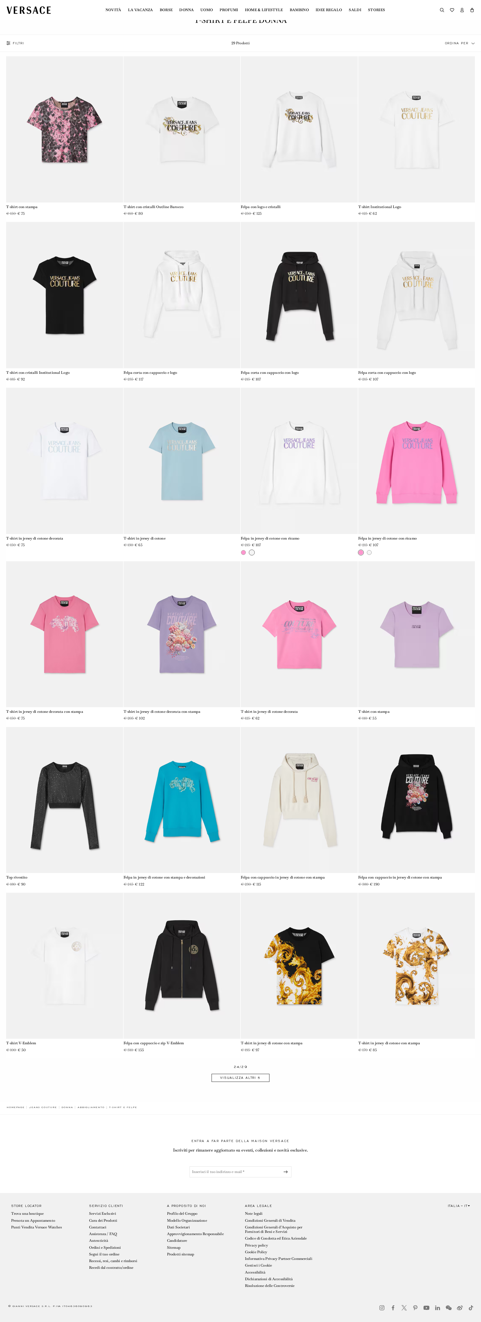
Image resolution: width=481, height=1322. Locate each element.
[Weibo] (460, 1307)
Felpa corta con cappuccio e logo (150, 372)
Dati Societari (178, 1227)
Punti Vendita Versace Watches (36, 1227)
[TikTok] (471, 1307)
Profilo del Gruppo (182, 1213)
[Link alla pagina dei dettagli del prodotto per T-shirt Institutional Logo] (416, 129)
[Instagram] (382, 1307)
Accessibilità (255, 1272)
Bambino (299, 10)
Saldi (355, 10)
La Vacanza (140, 10)
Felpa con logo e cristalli (261, 206)
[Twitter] (404, 1307)
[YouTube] (426, 1307)
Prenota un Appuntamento (33, 1220)
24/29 (240, 1067)
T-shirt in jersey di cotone (145, 538)
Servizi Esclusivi (102, 1213)
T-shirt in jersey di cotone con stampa (272, 1043)
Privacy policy (256, 1245)
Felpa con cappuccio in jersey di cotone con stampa (283, 877)
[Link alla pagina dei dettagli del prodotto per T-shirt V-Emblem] (64, 966)
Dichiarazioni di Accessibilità (269, 1279)
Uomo (206, 10)
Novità (113, 10)
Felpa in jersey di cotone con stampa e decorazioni (164, 877)
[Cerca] (442, 10)
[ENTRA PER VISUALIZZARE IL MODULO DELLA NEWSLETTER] (286, 1172)
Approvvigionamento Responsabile (195, 1233)
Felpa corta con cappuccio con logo (270, 372)
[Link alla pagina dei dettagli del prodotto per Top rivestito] (64, 800)
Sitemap (173, 1247)
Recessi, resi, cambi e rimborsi (113, 1260)
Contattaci (97, 1227)
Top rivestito (17, 877)
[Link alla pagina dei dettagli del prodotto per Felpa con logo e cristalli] (299, 129)
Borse (166, 10)
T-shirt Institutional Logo (379, 206)
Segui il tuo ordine (104, 1254)
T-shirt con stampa (22, 206)
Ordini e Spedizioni (105, 1247)
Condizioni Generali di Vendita (270, 1220)
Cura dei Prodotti (103, 1220)
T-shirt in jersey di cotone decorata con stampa (44, 711)
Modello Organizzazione (187, 1220)
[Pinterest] (415, 1307)
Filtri (18, 43)
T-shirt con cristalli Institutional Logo (38, 372)
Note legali (253, 1213)
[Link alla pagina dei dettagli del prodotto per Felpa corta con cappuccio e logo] (182, 295)
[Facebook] (393, 1307)
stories (376, 10)
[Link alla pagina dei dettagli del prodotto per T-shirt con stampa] (64, 129)
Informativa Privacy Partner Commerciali (278, 1258)
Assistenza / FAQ (103, 1233)
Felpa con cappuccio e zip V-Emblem (154, 1043)
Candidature (177, 1240)
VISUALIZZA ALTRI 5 (240, 1078)
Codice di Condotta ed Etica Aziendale (276, 1238)
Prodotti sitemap (180, 1254)
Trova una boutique (27, 1213)
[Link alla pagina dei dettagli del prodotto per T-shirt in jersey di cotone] (182, 461)
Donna (186, 10)
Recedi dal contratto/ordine (111, 1267)
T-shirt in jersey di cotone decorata (34, 538)
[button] (472, 10)
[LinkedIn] (437, 1307)
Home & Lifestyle (264, 10)
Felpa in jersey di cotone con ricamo (270, 538)
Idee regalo (329, 10)
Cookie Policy (256, 1252)
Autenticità (98, 1240)
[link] (15, 1107)
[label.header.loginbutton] (462, 10)
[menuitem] (113, 10)
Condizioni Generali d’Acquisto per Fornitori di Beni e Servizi (273, 1229)
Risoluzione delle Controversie (270, 1285)
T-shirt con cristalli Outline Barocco (153, 206)
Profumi (229, 10)
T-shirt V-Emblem (21, 1043)
